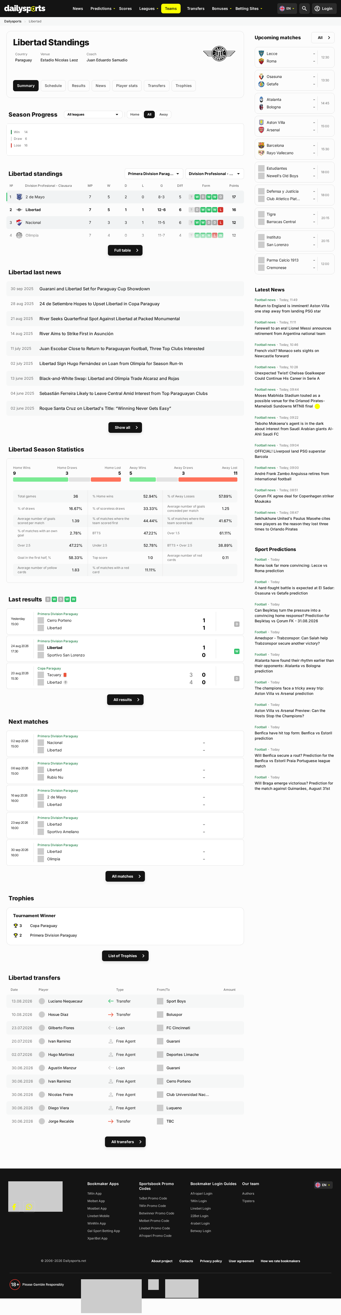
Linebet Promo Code (154, 1228)
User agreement (241, 1261)
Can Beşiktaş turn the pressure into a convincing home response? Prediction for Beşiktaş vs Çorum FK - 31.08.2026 (292, 615)
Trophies (184, 85)
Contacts (186, 1261)
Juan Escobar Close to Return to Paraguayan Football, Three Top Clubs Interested (121, 348)
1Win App (94, 1193)
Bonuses (220, 8)
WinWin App (96, 1223)
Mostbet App (97, 1208)
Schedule (53, 85)
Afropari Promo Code (155, 1236)
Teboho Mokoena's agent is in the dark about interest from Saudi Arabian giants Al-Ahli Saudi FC (294, 428)
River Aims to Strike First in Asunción (76, 333)
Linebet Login (200, 1208)
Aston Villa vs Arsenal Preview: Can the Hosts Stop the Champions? (290, 713)
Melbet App (96, 1201)
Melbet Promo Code (154, 1221)
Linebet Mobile (98, 1216)
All (149, 114)
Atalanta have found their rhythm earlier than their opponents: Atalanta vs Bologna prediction (294, 665)
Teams (171, 8)
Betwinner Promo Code (156, 1213)
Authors (248, 1193)
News (78, 8)
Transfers (196, 8)
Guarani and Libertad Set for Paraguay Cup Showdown (94, 288)
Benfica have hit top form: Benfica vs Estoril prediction (293, 735)
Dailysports (12, 21)
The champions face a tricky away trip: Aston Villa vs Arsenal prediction (289, 691)
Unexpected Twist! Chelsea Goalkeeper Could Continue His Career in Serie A (290, 376)
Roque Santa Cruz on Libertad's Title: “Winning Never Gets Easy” (105, 408)
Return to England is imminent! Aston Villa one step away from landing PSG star (292, 308)
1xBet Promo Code (153, 1198)
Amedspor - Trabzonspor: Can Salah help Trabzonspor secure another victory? (291, 640)
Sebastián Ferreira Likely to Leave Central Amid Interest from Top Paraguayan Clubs (123, 393)
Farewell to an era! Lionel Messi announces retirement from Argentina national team (293, 331)
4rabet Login (200, 1223)
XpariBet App (97, 1238)
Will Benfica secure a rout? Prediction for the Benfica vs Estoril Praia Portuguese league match (294, 760)
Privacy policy (211, 1261)
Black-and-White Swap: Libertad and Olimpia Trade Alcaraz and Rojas (109, 378)
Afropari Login (201, 1193)
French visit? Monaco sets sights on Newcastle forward (287, 353)
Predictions (101, 8)
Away (163, 114)
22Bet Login (199, 1216)
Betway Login (200, 1231)
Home (134, 114)
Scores (125, 8)
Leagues (147, 8)
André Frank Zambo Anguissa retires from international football (292, 476)
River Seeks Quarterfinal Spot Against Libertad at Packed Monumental (109, 318)
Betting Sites (247, 8)
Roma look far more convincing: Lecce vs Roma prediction (291, 568)
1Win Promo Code (152, 1206)
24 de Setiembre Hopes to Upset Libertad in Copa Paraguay (99, 303)
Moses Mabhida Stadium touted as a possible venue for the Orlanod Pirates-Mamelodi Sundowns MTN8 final (290, 400)
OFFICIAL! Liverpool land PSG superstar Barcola (290, 454)
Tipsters (248, 1201)
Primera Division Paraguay (53, 935)
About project (161, 1261)
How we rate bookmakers (280, 1261)
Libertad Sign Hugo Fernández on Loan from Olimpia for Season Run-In (111, 363)
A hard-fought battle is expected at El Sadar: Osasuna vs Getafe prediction (294, 590)
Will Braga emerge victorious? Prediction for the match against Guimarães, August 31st (294, 786)
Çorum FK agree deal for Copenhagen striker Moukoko (294, 499)
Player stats (127, 85)
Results (79, 85)
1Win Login (198, 1201)
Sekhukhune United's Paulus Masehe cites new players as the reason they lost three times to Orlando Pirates (292, 523)
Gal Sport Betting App (103, 1231)
